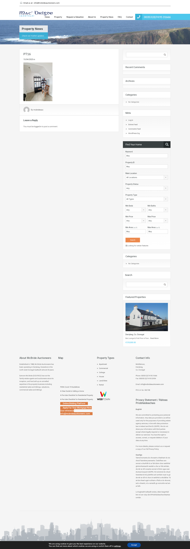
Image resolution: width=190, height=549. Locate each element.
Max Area (154, 227)
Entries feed (133, 124)
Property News (106, 17)
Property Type (131, 195)
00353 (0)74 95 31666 (157, 17)
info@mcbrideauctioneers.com (47, 3)
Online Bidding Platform (74, 403)
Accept (134, 545)
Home (47, 17)
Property (58, 17)
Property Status (132, 184)
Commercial (103, 368)
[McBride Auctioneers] (36, 15)
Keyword (129, 152)
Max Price (152, 217)
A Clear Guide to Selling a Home (72, 391)
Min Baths (152, 206)
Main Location (131, 173)
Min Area (131, 227)
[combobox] (147, 177)
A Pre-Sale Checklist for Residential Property (76, 395)
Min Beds (129, 206)
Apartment (103, 364)
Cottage (102, 372)
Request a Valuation (75, 17)
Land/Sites (103, 381)
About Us (92, 17)
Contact (129, 17)
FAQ (120, 17)
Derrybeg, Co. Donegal (135, 334)
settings (117, 546)
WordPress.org (134, 133)
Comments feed (134, 129)
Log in (130, 120)
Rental (101, 385)
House (101, 377)
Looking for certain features (137, 246)
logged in (37, 126)
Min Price (129, 217)
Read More (154, 338)
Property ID (130, 162)
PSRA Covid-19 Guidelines (70, 387)
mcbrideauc (38, 110)
